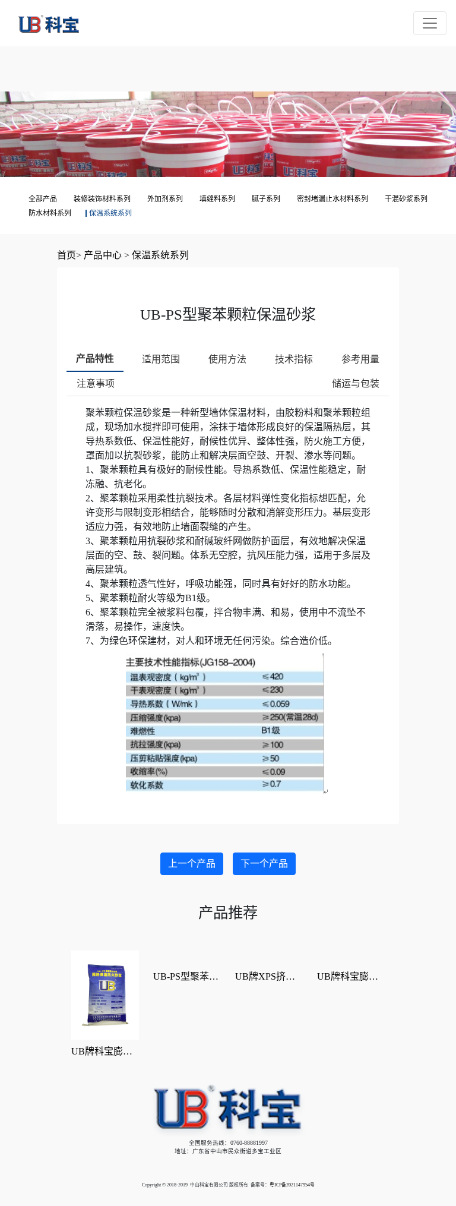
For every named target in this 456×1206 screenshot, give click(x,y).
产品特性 (95, 358)
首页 (66, 255)
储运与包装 (355, 383)
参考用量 (360, 359)
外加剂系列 (165, 199)
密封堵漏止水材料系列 (332, 199)
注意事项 (96, 383)
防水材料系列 (49, 213)
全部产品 (42, 199)
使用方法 (227, 359)
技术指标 (294, 359)
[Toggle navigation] (429, 23)
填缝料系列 (217, 199)
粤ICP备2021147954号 (292, 1185)
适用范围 (161, 359)
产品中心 (103, 255)
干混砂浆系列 (406, 199)
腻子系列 (266, 199)
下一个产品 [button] (264, 863)
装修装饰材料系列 (102, 199)
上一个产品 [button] (192, 863)
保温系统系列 (110, 213)
